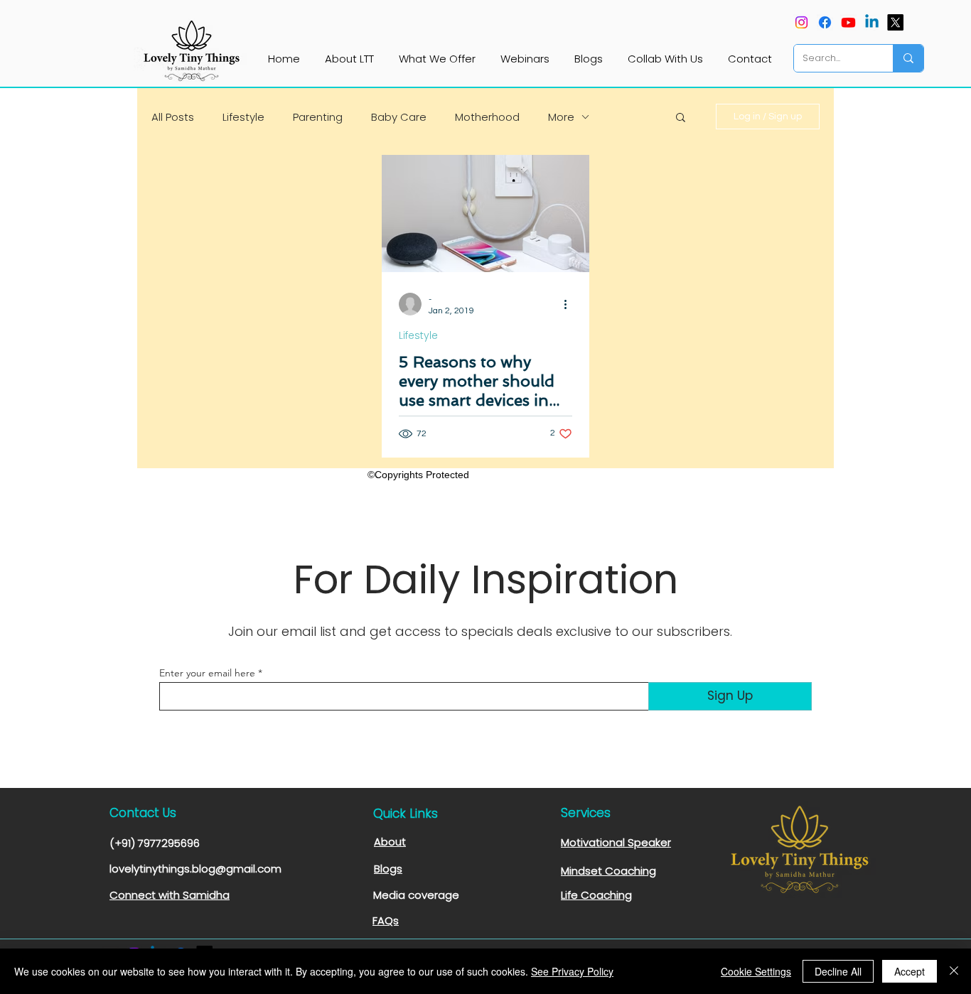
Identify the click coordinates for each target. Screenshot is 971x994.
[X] (895, 22)
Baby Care (399, 116)
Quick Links (405, 813)
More (561, 116)
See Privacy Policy (572, 971)
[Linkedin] (872, 22)
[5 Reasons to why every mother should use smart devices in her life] (485, 213)
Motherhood (487, 116)
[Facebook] (825, 22)
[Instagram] (801, 22)
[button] (680, 118)
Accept (909, 971)
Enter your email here (207, 673)
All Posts (172, 116)
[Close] (953, 971)
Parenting (318, 116)
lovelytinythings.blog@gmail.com (195, 868)
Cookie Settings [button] (756, 971)
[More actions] (570, 304)
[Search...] (908, 58)
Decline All (838, 971)
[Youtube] (848, 22)
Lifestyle (243, 116)
